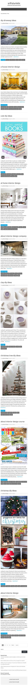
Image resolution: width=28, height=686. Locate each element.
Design (7, 59)
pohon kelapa (5, 23)
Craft (2, 481)
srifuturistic (14, 3)
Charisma (9, 174)
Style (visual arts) (13, 483)
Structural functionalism (13, 108)
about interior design (9, 593)
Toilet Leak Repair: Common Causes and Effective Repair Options (13, 670)
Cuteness (18, 174)
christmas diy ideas (9, 491)
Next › (13, 645)
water (23, 59)
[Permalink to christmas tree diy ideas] (14, 396)
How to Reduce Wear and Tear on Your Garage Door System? (13, 660)
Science (2, 108)
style (20, 59)
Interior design (15, 227)
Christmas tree (4, 412)
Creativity (13, 174)
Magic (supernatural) (5, 414)
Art (1, 227)
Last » (17, 645)
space (17, 59)
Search (2, 649)
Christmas (3, 586)
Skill (2, 483)
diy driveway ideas (8, 20)
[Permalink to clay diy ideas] (14, 328)
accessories (3, 174)
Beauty (5, 227)
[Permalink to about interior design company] (14, 257)
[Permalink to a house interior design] (14, 90)
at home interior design (10, 183)
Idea (22, 174)
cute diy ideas (6, 116)
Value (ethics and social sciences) (10, 229)
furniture (9, 227)
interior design (4, 225)
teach (19, 483)
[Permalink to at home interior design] (14, 209)
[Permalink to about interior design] (14, 618)
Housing (20, 273)
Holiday (14, 412)
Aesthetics (3, 273)
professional (12, 59)
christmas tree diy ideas (11, 355)
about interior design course (13, 421)
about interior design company (14, 236)
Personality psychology (5, 176)
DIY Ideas (3, 59)
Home (16, 273)
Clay (4, 346)
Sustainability (24, 586)
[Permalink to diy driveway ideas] (14, 45)
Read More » (16, 56)
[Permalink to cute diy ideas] (14, 159)
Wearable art (3, 348)
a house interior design (10, 67)
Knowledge (18, 481)
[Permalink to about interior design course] (14, 465)
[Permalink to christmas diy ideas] (14, 569)
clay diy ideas (6, 282)
